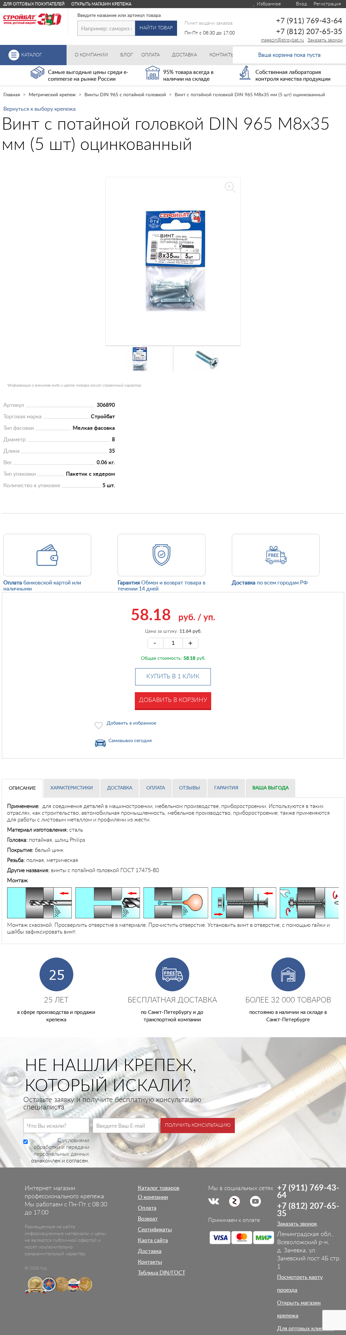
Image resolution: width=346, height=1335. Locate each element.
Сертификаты (155, 1229)
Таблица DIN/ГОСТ (161, 1273)
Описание (22, 788)
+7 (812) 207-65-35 (309, 31)
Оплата (155, 788)
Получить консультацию (197, 1125)
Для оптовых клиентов (305, 1328)
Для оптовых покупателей (34, 4)
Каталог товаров (158, 1188)
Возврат (148, 1219)
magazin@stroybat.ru (282, 40)
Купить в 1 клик (173, 677)
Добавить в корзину (173, 700)
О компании (153, 1197)
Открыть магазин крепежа (101, 4)
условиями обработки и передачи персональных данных (61, 1147)
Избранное (268, 4)
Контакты (150, 1262)
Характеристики (71, 788)
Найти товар (156, 28)
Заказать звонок (325, 40)
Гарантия (226, 788)
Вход (301, 4)
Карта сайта (153, 1240)
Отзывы (189, 788)
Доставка (119, 788)
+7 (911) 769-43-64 (309, 21)
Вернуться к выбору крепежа (39, 109)
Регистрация (327, 4)
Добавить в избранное (131, 723)
